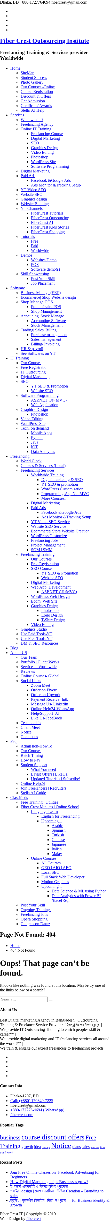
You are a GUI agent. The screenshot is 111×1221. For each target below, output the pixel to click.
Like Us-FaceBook (46, 718)
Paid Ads (28, 176)
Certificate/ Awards (36, 105)
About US (18, 652)
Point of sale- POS (46, 306)
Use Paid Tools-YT (36, 634)
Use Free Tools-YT (36, 638)
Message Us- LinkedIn (49, 704)
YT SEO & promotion (59, 484)
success (95, 1147)
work (10, 1152)
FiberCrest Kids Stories (50, 227)
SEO (35, 143)
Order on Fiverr (44, 690)
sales (86, 1146)
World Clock (31, 461)
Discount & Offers (36, 96)
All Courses (51, 863)
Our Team (29, 657)
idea (37, 1146)
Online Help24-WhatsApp (52, 708)
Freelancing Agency (37, 124)
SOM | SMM (41, 550)
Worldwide (40, 250)
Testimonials (31, 722)
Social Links (31, 680)
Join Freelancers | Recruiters (43, 788)
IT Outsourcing (33, 372)
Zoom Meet (40, 685)
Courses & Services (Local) (43, 465)
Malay (57, 853)
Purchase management (49, 334)
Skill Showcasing (35, 274)
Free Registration (35, 367)
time (102, 1147)
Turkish (58, 835)
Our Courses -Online (38, 87)
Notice (26, 732)
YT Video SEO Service (50, 521)
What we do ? (32, 119)
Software (17, 288)
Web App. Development (50, 587)
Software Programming (50, 166)
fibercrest (33, 1218)
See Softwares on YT (38, 353)
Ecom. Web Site (44, 601)
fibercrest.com (21, 1114)
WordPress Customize (49, 535)
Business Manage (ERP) (41, 292)
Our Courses (31, 363)
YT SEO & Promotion (49, 386)
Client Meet (30, 727)
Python (37, 437)
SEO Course (41, 568)
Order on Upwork (45, 694)
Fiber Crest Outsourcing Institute (44, 40)
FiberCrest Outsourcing (50, 218)
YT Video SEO (33, 190)
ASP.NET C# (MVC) (49, 400)
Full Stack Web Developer (62, 877)
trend (3, 1152)
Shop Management (46, 311)
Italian (57, 849)
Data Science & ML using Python (79, 891)
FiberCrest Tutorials (47, 213)
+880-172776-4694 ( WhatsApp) (37, 1110)
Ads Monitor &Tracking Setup (56, 185)
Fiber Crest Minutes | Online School (50, 807)
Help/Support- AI (45, 713)
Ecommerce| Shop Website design (48, 297)
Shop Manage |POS (37, 302)
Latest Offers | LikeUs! (49, 774)
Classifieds (19, 797)
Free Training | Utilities (39, 802)
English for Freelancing (60, 816)
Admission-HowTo (36, 746)
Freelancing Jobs (44, 540)
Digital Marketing (45, 138)
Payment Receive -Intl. (49, 699)
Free (34, 241)
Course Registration (37, 91)
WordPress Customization (62, 489)
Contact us (29, 737)
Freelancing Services (37, 470)
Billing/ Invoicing (45, 344)
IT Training (19, 358)
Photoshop (39, 157)
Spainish (59, 830)
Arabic (57, 825)
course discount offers (52, 1137)
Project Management (48, 545)
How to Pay (30, 760)
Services (17, 115)
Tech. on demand (35, 428)
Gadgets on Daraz (35, 924)
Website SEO (32, 194)
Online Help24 (33, 783)
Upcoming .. (51, 821)
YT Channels (32, 208)
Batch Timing (32, 755)
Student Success (34, 77)
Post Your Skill (43, 278)
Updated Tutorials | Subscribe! (55, 779)
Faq (13, 741)
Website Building (35, 204)
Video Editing (42, 152)
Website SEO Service (48, 526)
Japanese (59, 844)
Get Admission (33, 101)
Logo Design (52, 615)
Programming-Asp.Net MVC (65, 493)
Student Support (34, 765)
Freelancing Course (47, 133)
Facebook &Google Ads (51, 180)
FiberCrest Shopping (48, 232)
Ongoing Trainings (36, 910)
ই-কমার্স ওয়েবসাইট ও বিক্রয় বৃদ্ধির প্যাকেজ (39, 1186)
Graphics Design (44, 147)
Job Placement (42, 283)
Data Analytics (43, 451)
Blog (14, 648)
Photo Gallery (32, 82)
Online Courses (43, 858)
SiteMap (27, 73)
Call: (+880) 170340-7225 (31, 1100)
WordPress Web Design (50, 596)
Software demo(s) (45, 269)
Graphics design (34, 199)
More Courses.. (53, 498)
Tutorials (28, 236)
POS (35, 264)
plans (76, 1146)
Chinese (58, 839)
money (46, 1147)
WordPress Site (43, 161)
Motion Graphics (55, 881)
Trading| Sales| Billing (39, 330)
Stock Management (46, 325)
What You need (43, 769)
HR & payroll (32, 348)
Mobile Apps (41, 433)
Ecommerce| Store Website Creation (60, 531)
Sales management (46, 339)
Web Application (44, 405)
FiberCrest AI (42, 222)
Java (34, 442)
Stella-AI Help (32, 110)
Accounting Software (48, 320)
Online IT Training (36, 129)
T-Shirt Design (53, 620)
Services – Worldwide (39, 666)
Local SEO (50, 872)
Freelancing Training (37, 554)
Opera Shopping (34, 919)
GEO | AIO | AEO (56, 867)
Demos (26, 255)
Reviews (28, 671)
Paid (34, 246)
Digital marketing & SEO (62, 479)
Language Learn (44, 811)
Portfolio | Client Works (40, 662)
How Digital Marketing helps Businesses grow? (49, 1181)
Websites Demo (44, 260)
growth (27, 1146)
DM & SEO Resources (39, 643)
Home (15, 68)
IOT (34, 447)
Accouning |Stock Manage (42, 316)
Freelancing (19, 456)
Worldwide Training (47, 475)
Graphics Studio (34, 629)
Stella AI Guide (33, 793)
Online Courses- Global (40, 676)
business (10, 1137)
